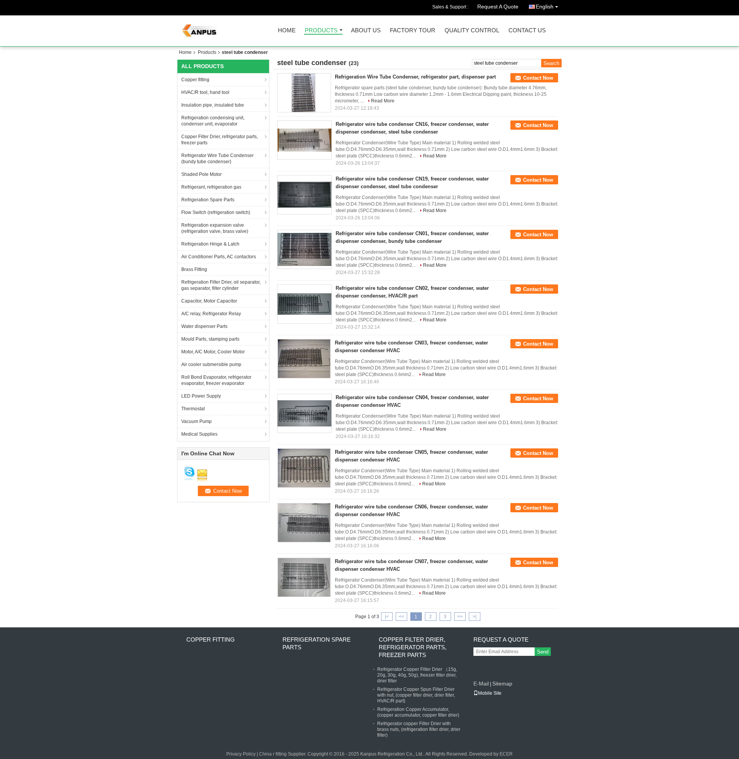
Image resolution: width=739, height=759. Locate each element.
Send (542, 652)
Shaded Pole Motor (201, 174)
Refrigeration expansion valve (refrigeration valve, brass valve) (214, 228)
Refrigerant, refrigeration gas (211, 187)
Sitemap (502, 683)
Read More (383, 101)
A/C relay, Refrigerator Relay (211, 313)
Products (321, 30)
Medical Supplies (199, 434)
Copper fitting (195, 79)
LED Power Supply (201, 396)
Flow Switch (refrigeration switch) (215, 212)
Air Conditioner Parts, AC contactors (218, 256)
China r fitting (273, 754)
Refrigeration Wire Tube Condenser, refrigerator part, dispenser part (415, 77)
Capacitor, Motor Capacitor (209, 301)
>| (475, 616)
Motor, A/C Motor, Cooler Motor (213, 351)
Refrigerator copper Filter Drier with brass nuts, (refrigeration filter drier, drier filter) (418, 729)
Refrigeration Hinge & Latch (210, 244)
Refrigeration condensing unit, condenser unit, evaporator (212, 121)
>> (460, 616)
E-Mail (481, 683)
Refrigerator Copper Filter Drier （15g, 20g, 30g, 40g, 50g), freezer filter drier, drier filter (417, 675)
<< (401, 616)
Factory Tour (412, 30)
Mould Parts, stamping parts (210, 339)
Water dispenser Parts (204, 326)
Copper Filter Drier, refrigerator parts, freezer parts (219, 139)
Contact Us (527, 30)
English (544, 6)
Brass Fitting (194, 269)
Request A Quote (497, 6)
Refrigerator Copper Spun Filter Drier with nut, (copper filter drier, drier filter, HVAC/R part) (416, 695)
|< (387, 616)
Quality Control (472, 30)
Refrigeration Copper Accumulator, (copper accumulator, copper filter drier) (418, 712)
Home (287, 30)
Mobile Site (490, 693)
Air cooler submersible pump (211, 364)
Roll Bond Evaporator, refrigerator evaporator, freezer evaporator (216, 380)
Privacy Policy (241, 754)
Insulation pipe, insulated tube (212, 105)
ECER (506, 754)
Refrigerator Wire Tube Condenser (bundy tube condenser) (217, 158)
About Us (366, 30)
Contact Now (538, 78)
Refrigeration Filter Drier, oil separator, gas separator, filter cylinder (221, 285)
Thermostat (193, 408)
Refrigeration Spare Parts (207, 199)
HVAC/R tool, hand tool (205, 92)
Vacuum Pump (196, 421)
